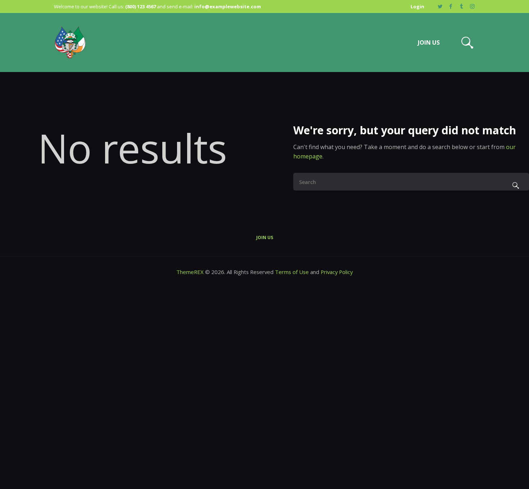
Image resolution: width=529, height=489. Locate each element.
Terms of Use (292, 271)
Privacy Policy (337, 271)
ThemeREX (190, 271)
